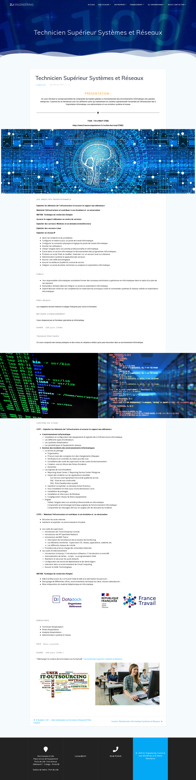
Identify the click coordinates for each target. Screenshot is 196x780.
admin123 (41, 84)
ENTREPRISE (119, 5)
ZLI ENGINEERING (155, 5)
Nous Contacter (176, 5)
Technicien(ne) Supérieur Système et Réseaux (102, 659)
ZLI (22, 4)
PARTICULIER (103, 5)
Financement (136, 5)
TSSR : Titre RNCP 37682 (98, 121)
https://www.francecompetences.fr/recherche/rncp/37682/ (98, 125)
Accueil (91, 5)
